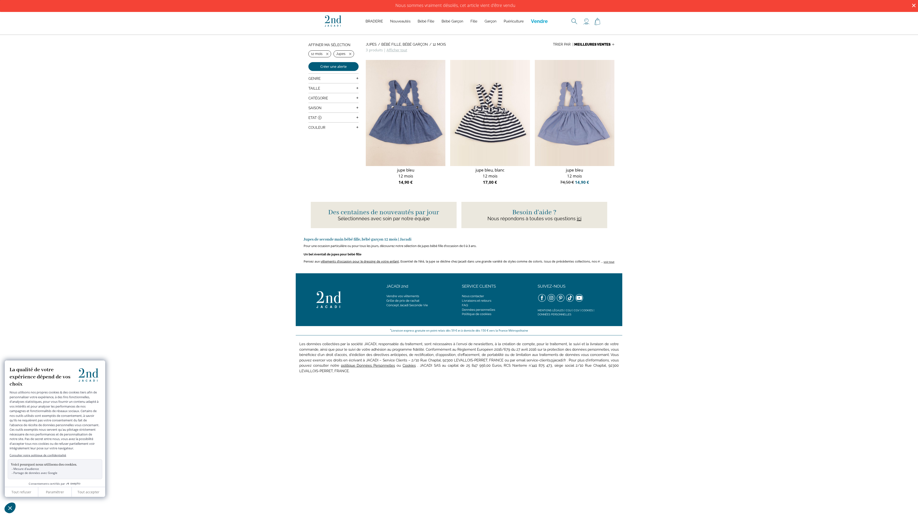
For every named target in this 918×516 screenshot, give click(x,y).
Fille (473, 21)
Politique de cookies (476, 314)
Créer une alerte (333, 66)
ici (579, 218)
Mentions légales (551, 310)
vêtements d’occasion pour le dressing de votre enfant (360, 261)
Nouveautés (400, 21)
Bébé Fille (426, 21)
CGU (569, 310)
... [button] (607, 261)
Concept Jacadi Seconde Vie (407, 305)
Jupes (371, 44)
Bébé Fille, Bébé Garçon (404, 44)
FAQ (465, 305)
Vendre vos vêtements (402, 296)
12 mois (439, 44)
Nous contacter (473, 296)
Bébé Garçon (452, 21)
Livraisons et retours (476, 300)
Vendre (539, 21)
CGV (576, 310)
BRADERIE (374, 21)
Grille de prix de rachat (402, 300)
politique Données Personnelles (368, 365)
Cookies (587, 310)
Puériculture (514, 21)
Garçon (491, 21)
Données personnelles (478, 310)
